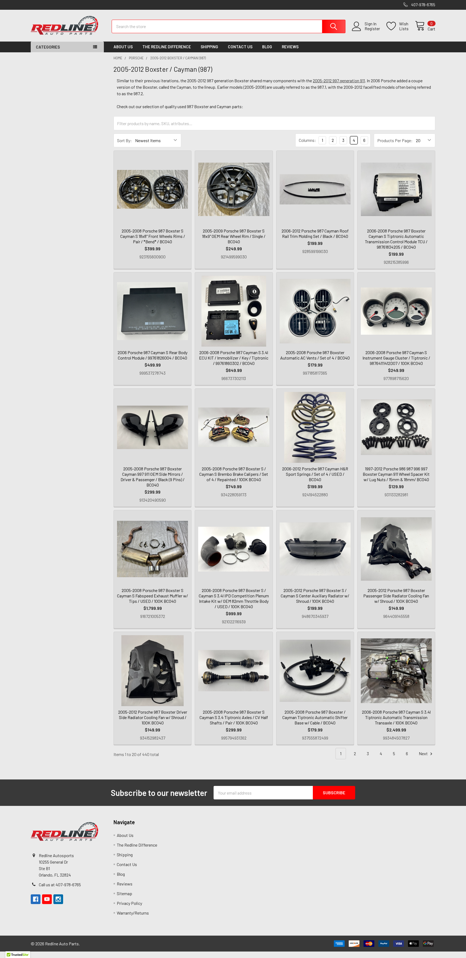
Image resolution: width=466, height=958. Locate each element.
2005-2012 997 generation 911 (339, 80)
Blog (267, 46)
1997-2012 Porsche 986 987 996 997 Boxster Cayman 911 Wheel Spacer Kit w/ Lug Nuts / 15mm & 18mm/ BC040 (396, 474)
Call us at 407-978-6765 (60, 884)
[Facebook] (35, 899)
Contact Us (240, 46)
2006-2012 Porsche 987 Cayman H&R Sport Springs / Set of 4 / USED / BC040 (315, 474)
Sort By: (124, 140)
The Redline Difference (166, 46)
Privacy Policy (129, 903)
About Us (123, 46)
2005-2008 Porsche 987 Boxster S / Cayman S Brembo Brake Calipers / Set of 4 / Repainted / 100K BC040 (233, 474)
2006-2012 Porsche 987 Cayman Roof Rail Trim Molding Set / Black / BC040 (315, 233)
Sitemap (124, 893)
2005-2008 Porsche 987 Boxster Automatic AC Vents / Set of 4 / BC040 (315, 355)
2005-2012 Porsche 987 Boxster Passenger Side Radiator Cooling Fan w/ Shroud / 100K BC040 (396, 596)
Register (372, 28)
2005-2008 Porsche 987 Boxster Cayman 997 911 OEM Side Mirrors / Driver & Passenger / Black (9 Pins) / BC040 (152, 476)
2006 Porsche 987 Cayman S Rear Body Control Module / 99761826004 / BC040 (152, 355)
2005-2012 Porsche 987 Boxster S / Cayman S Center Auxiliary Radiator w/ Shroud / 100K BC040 (315, 596)
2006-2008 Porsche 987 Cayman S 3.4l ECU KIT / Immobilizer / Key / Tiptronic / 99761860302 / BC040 (233, 358)
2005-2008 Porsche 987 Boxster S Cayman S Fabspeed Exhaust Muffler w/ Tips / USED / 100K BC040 (152, 596)
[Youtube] (47, 899)
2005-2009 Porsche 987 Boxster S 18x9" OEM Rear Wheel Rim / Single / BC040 (233, 236)
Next (424, 753)
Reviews (290, 46)
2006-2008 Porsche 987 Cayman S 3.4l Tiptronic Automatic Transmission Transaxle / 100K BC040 (396, 717)
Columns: (307, 140)
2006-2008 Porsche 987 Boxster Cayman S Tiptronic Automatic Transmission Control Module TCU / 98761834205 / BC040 (396, 238)
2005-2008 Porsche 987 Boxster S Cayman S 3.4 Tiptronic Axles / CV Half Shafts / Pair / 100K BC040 (234, 717)
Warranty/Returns (133, 912)
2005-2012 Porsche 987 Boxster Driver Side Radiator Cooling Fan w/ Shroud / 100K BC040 (152, 717)
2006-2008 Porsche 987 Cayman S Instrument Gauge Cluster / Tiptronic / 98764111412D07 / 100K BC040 (396, 358)
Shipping (209, 46)
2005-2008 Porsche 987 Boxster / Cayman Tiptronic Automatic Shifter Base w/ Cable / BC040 (315, 717)
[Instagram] (58, 899)
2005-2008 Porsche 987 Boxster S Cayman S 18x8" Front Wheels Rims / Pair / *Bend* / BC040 (152, 236)
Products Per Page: (395, 140)
